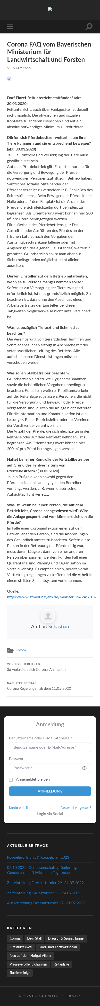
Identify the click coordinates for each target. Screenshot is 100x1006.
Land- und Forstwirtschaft (58, 947)
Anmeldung (50, 791)
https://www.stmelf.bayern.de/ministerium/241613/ (51, 597)
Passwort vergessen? (75, 808)
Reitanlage (61, 964)
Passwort (18, 759)
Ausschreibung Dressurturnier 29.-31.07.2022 (46, 903)
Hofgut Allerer (47, 996)
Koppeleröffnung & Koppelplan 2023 (38, 857)
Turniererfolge (20, 973)
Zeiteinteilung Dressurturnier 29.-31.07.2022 (45, 883)
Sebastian (58, 626)
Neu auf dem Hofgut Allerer (30, 956)
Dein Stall (34, 938)
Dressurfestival (21, 947)
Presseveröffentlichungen (28, 964)
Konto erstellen (20, 808)
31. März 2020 (19, 68)
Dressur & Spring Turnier (66, 938)
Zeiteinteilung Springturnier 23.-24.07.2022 (44, 893)
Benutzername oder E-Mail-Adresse (40, 738)
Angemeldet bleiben (33, 779)
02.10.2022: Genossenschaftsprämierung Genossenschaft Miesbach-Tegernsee (42, 870)
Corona (21, 650)
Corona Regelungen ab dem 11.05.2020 (39, 686)
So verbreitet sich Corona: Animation (36, 667)
